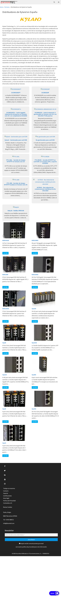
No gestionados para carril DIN (45, 140)
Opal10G (34, 343)
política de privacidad (28, 547)
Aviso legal (6, 498)
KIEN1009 (5, 274)
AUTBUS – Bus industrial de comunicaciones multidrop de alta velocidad (45, 189)
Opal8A (34, 375)
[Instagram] (4, 483)
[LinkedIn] (4, 475)
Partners (7, 7)
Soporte (5, 493)
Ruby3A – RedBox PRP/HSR (16, 210)
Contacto (5, 491)
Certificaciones (7, 496)
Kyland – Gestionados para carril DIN (16, 140)
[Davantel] (9, 2)
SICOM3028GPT (15, 92)
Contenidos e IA (7, 503)
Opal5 (4, 443)
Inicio (1, 7)
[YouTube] (4, 479)
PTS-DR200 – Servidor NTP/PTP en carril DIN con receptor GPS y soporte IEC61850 (45, 161)
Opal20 (34, 309)
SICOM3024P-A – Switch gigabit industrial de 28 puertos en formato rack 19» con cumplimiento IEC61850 (16, 114)
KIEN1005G (35, 274)
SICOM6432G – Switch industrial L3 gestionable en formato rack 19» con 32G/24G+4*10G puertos (45, 114)
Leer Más (5, 253)
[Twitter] (4, 470)
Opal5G (34, 409)
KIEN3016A (5, 240)
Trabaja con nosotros (9, 488)
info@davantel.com (8, 523)
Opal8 (4, 343)
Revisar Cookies (7, 507)
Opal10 (4, 375)
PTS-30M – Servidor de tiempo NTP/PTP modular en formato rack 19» (16, 184)
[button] (54, 593)
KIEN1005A (5, 309)
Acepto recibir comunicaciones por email (32, 543)
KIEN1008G (35, 240)
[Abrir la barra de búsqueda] (54, 2)
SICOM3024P (45, 92)
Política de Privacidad (9, 501)
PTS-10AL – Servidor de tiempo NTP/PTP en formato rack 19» (15, 160)
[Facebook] (4, 466)
